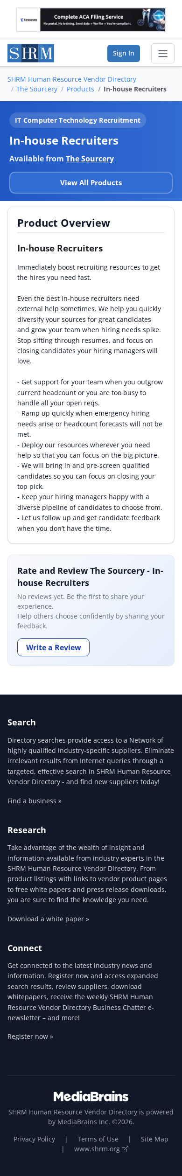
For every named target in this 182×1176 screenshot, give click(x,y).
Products (80, 88)
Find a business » (34, 800)
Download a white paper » (48, 918)
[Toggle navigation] (163, 53)
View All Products (91, 182)
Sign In (123, 53)
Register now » (30, 1036)
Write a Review (53, 647)
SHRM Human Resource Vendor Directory (71, 79)
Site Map (154, 1138)
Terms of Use (98, 1138)
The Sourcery (36, 88)
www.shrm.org (98, 1148)
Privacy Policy (34, 1138)
